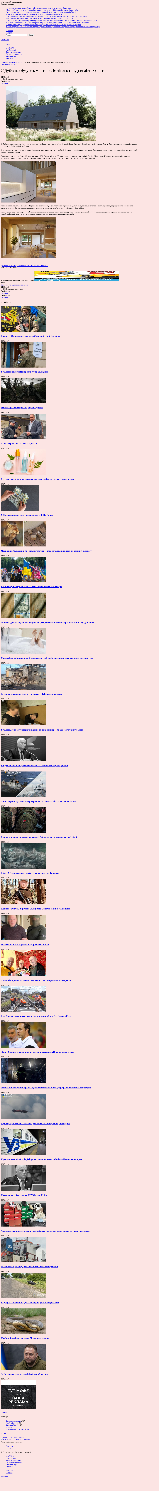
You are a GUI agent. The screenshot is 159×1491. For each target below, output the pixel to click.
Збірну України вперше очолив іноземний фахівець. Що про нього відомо (37, 1051)
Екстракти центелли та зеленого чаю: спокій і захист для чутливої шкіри (37, 479)
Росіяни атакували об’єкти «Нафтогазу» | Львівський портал (32, 693)
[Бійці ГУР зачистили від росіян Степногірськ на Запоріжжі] (23, 868)
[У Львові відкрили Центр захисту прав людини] (23, 367)
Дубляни (15, 285)
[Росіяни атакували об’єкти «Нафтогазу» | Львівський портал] (23, 689)
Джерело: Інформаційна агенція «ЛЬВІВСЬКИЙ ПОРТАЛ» (24, 266)
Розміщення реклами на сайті (12, 1437)
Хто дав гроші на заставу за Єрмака (19, 443)
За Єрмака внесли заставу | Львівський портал (24, 1374)
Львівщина (23, 285)
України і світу (11, 50)
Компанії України (13, 56)
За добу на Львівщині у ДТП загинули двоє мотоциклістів (30, 1302)
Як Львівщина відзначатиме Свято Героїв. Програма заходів (31, 586)
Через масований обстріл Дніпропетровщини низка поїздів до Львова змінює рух (41, 1159)
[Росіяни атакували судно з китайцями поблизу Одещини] (23, 1262)
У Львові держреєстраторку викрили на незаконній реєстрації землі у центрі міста (42, 729)
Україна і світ (11, 1423)
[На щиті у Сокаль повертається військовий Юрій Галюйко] (23, 331)
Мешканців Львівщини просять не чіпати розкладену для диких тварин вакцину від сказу (46, 550)
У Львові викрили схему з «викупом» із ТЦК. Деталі (27, 515)
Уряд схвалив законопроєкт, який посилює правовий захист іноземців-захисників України (42, 12)
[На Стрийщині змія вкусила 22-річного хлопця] (23, 1333)
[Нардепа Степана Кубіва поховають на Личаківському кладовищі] (23, 761)
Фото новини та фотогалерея (17, 1429)
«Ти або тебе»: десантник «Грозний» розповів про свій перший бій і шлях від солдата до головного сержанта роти (51, 20)
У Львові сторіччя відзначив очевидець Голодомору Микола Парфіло (36, 980)
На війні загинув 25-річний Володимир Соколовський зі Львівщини (35, 908)
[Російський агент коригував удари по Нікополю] (23, 940)
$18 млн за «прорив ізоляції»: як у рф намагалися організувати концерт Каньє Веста (39, 8)
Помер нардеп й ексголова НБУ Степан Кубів (24, 1195)
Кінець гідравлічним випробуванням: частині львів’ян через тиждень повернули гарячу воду (48, 658)
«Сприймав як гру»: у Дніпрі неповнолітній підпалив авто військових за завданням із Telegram (43, 25)
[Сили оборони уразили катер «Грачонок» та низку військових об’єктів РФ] (23, 796)
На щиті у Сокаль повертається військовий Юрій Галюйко (30, 336)
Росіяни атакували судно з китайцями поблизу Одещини (29, 1266)
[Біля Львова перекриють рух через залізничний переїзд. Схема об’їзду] (23, 1011)
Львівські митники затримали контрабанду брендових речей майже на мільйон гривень (45, 1230)
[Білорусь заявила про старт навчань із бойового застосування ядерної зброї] (23, 832)
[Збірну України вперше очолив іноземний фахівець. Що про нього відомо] (23, 1047)
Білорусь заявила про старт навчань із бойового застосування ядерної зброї (39, 837)
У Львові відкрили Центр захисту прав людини (24, 371)
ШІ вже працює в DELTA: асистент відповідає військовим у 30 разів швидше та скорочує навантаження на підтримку (53, 27)
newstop (9, 1427)
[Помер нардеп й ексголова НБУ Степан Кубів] (23, 1190)
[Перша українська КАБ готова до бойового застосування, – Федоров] (23, 1119)
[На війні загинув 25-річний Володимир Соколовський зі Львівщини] (23, 904)
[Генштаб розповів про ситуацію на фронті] (23, 403)
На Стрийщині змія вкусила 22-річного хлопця (25, 1338)
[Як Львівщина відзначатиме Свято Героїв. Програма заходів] (23, 582)
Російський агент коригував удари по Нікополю (25, 944)
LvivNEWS (10, 48)
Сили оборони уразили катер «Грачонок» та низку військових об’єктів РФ (38, 801)
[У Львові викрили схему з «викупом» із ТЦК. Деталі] (20, 510)
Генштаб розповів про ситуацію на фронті (22, 407)
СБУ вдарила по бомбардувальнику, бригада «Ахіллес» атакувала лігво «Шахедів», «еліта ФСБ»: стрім (46, 16)
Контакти (9, 58)
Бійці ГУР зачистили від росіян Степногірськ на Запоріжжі (30, 873)
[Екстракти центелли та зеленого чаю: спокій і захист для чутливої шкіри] (23, 474)
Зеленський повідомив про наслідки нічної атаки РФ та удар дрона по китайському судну (46, 1087)
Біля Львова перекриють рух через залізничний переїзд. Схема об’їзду (36, 1016)
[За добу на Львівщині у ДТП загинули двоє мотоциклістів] (23, 1297)
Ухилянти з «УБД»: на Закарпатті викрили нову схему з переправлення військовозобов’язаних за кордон (47, 23)
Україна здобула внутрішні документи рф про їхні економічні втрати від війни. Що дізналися (47, 622)
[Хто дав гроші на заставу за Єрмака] (23, 438)
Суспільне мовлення (14, 54)
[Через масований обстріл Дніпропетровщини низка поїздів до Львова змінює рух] (23, 1154)
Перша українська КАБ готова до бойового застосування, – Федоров (35, 1123)
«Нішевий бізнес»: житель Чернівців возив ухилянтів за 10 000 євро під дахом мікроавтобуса (43, 10)
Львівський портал (13, 52)
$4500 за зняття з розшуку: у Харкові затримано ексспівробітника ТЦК (34, 14)
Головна (4, 62)
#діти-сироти (6, 285)
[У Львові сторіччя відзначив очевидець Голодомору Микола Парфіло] (23, 975)
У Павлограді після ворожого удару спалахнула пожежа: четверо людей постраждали (39, 18)
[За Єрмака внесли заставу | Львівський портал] (23, 1369)
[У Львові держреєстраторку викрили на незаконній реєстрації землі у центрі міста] (23, 725)
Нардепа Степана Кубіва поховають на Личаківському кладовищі (34, 765)
